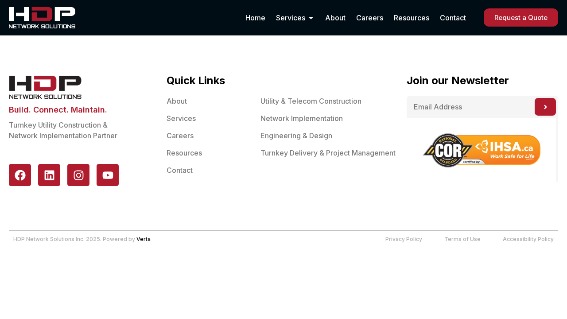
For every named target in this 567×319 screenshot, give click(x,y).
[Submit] (545, 107)
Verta (143, 239)
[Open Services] (311, 17)
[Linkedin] (49, 175)
